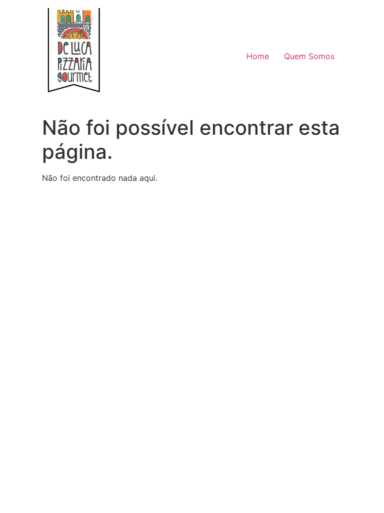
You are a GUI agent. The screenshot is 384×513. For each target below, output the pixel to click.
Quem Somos (309, 56)
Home (257, 56)
